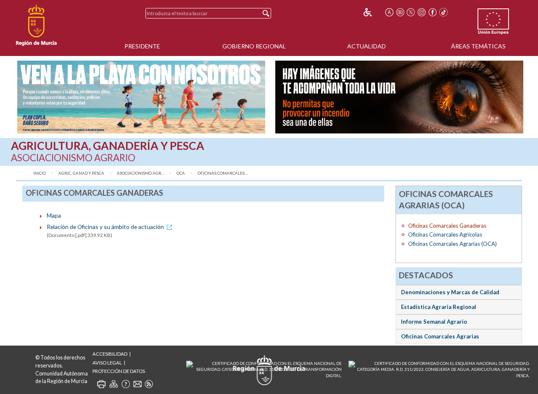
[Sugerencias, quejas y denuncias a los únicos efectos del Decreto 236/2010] (137, 384)
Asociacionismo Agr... (140, 173)
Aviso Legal (107, 362)
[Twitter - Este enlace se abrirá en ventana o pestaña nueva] (411, 12)
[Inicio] (36, 25)
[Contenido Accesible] (373, 12)
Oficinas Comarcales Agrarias (440, 336)
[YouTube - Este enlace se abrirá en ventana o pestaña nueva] (400, 12)
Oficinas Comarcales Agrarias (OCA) (452, 243)
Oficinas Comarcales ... (223, 173)
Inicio (39, 173)
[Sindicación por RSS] (149, 384)
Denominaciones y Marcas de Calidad (450, 292)
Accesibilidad (109, 354)
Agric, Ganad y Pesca (81, 173)
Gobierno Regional (254, 46)
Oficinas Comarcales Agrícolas (445, 234)
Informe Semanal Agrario (434, 321)
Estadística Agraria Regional (438, 306)
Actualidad (366, 46)
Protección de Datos (118, 371)
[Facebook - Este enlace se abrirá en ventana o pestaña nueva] (432, 12)
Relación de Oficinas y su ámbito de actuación (105, 226)
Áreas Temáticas (478, 46)
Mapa (54, 215)
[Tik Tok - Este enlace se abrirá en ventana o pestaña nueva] (443, 12)
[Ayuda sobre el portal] (126, 384)
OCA (181, 173)
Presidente (142, 46)
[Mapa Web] (113, 384)
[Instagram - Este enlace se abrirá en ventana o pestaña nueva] (422, 12)
